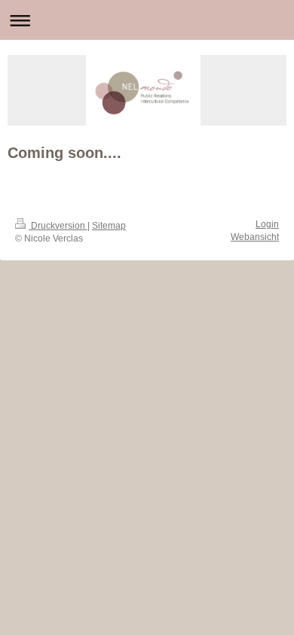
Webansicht (255, 237)
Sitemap (109, 225)
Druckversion (58, 225)
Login (267, 224)
